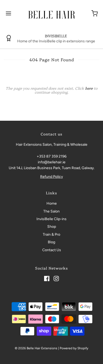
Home (51, 203)
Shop (51, 226)
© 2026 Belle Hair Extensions (36, 348)
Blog (51, 242)
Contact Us (51, 250)
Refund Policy (51, 176)
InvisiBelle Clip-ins (51, 219)
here (89, 88)
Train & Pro (51, 234)
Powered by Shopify (74, 348)
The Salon (51, 211)
